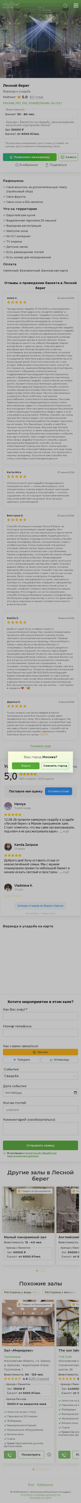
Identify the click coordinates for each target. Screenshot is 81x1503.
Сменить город (55, 765)
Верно (25, 765)
